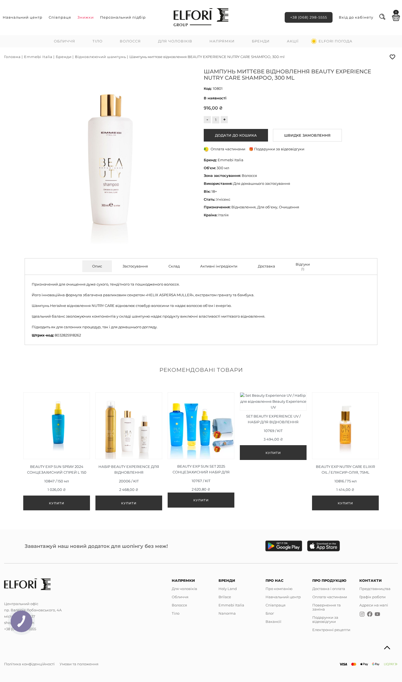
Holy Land (228, 588)
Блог (270, 613)
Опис (97, 266)
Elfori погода (336, 41)
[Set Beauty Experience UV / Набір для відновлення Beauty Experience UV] (273, 426)
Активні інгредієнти (218, 266)
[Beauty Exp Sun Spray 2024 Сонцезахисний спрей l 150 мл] (56, 451)
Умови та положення (79, 664)
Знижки (85, 17)
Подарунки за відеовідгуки (325, 619)
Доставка (266, 266)
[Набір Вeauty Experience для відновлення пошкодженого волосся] (128, 451)
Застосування (135, 266)
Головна (12, 56)
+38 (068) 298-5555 (308, 17)
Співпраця (60, 17)
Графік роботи (372, 597)
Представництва (375, 588)
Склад (174, 266)
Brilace (225, 597)
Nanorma (227, 613)
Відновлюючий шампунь (100, 56)
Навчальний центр (22, 17)
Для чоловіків (175, 41)
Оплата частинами (329, 597)
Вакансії (273, 621)
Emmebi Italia (38, 56)
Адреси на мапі (373, 605)
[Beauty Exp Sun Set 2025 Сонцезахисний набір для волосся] (201, 449)
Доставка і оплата (328, 588)
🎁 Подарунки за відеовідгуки (276, 149)
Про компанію (279, 588)
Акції (293, 41)
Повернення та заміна (326, 607)
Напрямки (222, 41)
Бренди (261, 41)
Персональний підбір (123, 17)
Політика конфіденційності (29, 664)
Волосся (130, 41)
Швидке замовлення (307, 135)
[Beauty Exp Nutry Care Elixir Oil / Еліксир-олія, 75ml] (345, 451)
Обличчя (64, 41)
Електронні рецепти (331, 630)
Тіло (97, 41)
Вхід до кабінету (356, 17)
